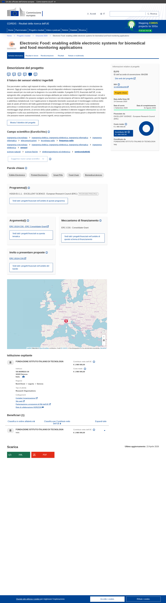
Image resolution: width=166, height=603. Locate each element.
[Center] (104, 340)
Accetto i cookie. (107, 599)
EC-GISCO (64, 348)
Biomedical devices (93, 175)
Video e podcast (53, 30)
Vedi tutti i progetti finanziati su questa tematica (29, 234)
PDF (45, 455)
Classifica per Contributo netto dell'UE (57, 422)
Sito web (31, 401)
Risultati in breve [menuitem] (32, 56)
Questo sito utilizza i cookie (28, 599)
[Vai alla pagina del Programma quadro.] (11, 45)
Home (10, 30)
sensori (23, 148)
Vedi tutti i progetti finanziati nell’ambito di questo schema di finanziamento (82, 237)
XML (21, 455)
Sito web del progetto (126, 78)
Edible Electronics (17, 175)
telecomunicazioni (29, 141)
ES (19, 74)
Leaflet (29, 348)
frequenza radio (66, 141)
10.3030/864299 (120, 87)
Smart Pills (58, 175)
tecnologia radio (48, 141)
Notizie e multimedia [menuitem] (76, 56)
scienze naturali (14, 152)
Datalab (73, 30)
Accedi (93, 14)
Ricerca (82, 30)
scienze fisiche (31, 152)
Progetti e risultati (36, 30)
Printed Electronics (39, 175)
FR (25, 74)
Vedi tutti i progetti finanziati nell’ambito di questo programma (39, 201)
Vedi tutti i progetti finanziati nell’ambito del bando (31, 267)
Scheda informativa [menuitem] (15, 56)
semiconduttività (82, 152)
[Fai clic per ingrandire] (104, 430)
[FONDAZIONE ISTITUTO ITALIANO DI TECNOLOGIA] (66, 321)
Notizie (65, 30)
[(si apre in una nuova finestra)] (26, 12)
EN (14, 74)
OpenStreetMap (44, 348)
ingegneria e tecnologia (17, 138)
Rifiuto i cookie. (143, 599)
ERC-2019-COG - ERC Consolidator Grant (28, 227)
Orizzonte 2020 (42, 36)
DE (9, 74)
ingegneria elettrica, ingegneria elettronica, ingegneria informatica (60, 138)
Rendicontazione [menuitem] (47, 56)
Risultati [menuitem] (61, 56)
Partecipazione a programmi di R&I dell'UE (43, 404)
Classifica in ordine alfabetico (21, 421)
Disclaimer (103, 348)
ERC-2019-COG (17, 258)
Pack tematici (21, 30)
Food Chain (74, 175)
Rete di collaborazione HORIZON (40, 407)
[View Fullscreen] (104, 331)
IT (30, 74)
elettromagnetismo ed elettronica (56, 152)
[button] (102, 14)
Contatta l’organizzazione (37, 398)
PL (35, 74)
